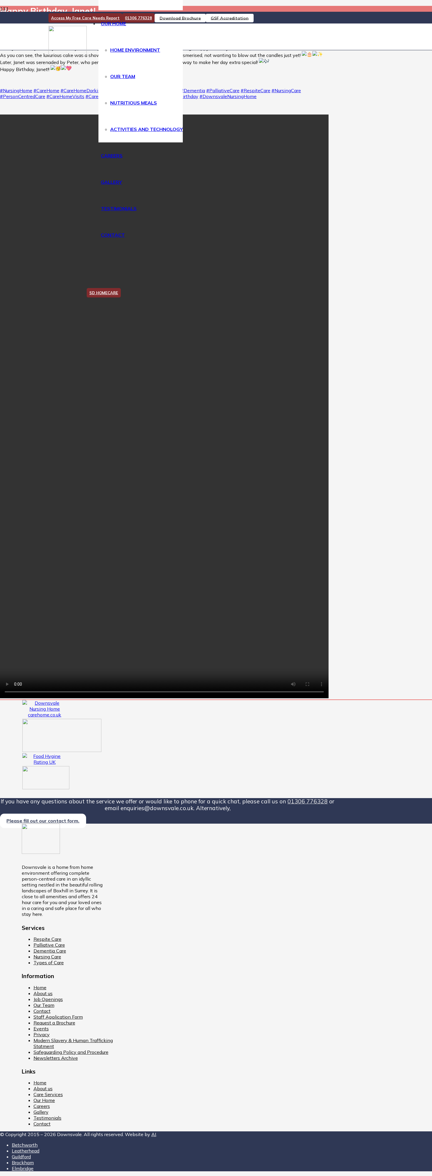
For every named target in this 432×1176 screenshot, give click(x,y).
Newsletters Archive (56, 1058)
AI (153, 1134)
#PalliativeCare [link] (223, 90)
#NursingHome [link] (16, 90)
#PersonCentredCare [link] (22, 96)
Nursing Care (47, 957)
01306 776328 (307, 801)
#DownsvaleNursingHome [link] (228, 96)
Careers (42, 1106)
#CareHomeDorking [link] (82, 90)
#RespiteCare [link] (255, 90)
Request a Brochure (54, 1023)
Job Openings (48, 999)
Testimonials (47, 1118)
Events (41, 1029)
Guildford (21, 1157)
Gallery (41, 1112)
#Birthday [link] (187, 96)
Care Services (48, 1094)
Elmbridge (23, 1168)
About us (43, 993)
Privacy (42, 1034)
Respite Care (47, 939)
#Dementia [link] (193, 90)
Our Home (44, 1100)
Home (40, 987)
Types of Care (49, 962)
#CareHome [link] (46, 90)
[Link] (67, 54)
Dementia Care (50, 951)
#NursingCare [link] (286, 90)
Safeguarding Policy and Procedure (71, 1052)
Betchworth (25, 1145)
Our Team (44, 1005)
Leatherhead (25, 1151)
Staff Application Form (58, 1017)
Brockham (23, 1162)
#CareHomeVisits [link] (65, 96)
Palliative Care (49, 945)
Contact (42, 1011)
